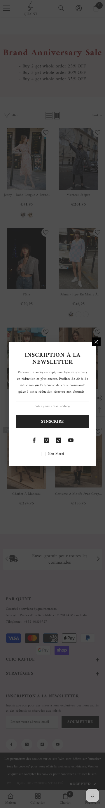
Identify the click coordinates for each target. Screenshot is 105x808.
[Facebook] (34, 440)
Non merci (56, 454)
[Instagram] (46, 440)
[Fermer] (96, 341)
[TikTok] (58, 440)
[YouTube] (71, 440)
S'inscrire (52, 421)
